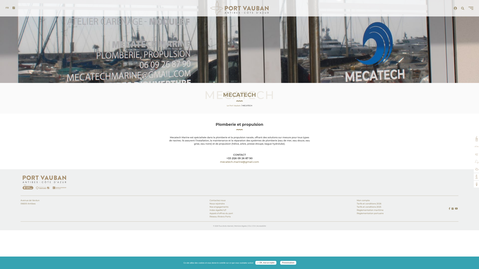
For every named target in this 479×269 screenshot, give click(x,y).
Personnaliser (288, 263)
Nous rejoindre (217, 203)
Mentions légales (240, 226)
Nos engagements (219, 207)
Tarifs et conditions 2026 (369, 203)
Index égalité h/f (218, 210)
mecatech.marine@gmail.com (239, 161)
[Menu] (471, 8)
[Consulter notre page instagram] (14, 8)
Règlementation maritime (370, 210)
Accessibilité (261, 226)
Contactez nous (218, 200)
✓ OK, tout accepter (266, 263)
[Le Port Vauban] (239, 8)
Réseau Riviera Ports (220, 216)
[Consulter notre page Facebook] (449, 208)
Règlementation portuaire (370, 213)
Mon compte (363, 200)
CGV (254, 226)
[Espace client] (455, 8)
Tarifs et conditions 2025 (369, 207)
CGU (249, 226)
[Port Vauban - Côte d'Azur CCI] (46, 183)
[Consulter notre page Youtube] (456, 208)
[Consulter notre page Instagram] (452, 208)
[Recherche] (462, 8)
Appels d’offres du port (221, 213)
